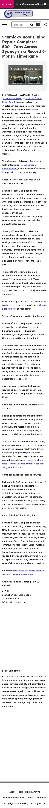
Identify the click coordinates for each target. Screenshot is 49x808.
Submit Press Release (13, 797)
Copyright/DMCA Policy (16, 803)
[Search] (31, 24)
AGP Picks (7, 4)
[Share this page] (45, 24)
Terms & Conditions (36, 797)
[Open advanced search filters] (38, 24)
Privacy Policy (38, 803)
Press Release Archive (29, 791)
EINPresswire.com (12, 98)
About (12, 791)
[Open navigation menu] (4, 24)
